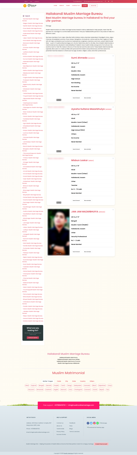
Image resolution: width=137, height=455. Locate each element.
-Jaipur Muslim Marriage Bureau (32, 38)
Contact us (76, 5)
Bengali (41, 385)
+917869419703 (78, 1)
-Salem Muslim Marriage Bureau (32, 287)
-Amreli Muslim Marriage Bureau (32, 171)
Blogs (71, 429)
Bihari (94, 385)
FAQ (31, 1)
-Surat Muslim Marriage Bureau (32, 264)
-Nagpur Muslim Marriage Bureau (32, 23)
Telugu (69, 385)
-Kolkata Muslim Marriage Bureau (32, 321)
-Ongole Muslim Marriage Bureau (32, 77)
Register (93, 5)
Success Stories (61, 434)
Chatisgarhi (78, 390)
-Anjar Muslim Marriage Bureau (32, 179)
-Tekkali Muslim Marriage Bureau (32, 93)
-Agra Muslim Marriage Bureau (31, 123)
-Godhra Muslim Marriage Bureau (32, 211)
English (56, 390)
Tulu (107, 390)
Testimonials (60, 429)
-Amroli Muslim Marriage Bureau (32, 174)
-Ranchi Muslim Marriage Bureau (32, 146)
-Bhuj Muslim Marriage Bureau (31, 195)
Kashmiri (48, 390)
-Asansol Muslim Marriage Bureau (32, 318)
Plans (68, 5)
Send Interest (76, 98)
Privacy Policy (60, 431)
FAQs (70, 426)
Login (84, 5)
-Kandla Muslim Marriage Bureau (32, 246)
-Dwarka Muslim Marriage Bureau (32, 200)
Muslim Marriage (68, 453)
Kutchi (95, 390)
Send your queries (32, 337)
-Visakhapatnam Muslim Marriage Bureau (30, 104)
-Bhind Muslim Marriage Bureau (32, 297)
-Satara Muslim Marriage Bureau (32, 31)
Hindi (27, 385)
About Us (59, 426)
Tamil (63, 385)
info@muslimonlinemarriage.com (94, 1)
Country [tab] (82, 381)
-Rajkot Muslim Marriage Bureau (32, 257)
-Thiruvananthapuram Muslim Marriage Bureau (31, 154)
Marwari (63, 390)
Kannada (87, 385)
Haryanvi (31, 390)
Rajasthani (102, 385)
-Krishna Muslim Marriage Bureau (32, 56)
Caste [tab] (59, 381)
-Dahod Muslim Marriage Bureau (32, 271)
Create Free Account (101, 444)
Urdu (70, 390)
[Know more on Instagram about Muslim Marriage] (112, 1)
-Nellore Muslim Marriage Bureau (32, 70)
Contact (36, 1)
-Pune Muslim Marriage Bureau (31, 28)
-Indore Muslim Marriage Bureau (32, 309)
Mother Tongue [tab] (48, 381)
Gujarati (33, 385)
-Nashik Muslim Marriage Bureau (32, 26)
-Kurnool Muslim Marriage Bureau (32, 59)
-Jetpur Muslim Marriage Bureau (32, 227)
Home (55, 5)
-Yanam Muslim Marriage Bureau (32, 116)
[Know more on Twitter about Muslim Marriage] (108, 1)
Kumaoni (87, 390)
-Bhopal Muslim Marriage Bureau (32, 299)
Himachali (40, 390)
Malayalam (77, 385)
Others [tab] (92, 381)
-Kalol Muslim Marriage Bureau (31, 243)
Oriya (110, 385)
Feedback (72, 423)
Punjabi (56, 385)
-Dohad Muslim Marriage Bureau (32, 197)
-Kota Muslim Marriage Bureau (31, 40)
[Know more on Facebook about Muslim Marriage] (105, 1)
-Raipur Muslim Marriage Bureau (32, 316)
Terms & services (74, 431)
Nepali (102, 390)
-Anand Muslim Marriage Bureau (32, 176)
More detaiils (87, 98)
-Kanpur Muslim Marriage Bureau (32, 130)
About (26, 1)
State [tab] (74, 381)
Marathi (48, 385)
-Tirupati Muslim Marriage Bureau (32, 96)
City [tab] (66, 381)
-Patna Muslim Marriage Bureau (32, 294)
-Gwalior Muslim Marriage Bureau (32, 306)
